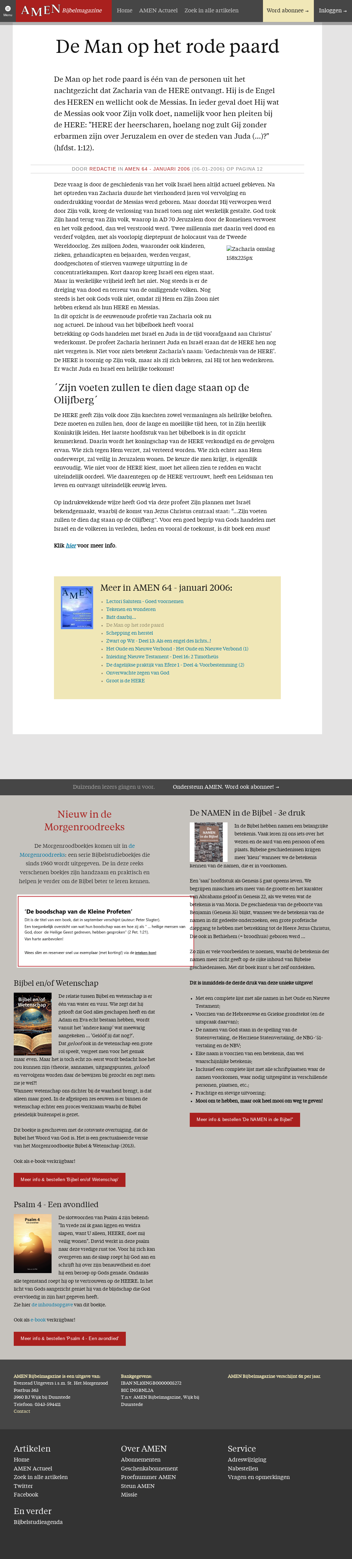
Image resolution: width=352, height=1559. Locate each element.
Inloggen (330, 11)
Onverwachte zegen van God (137, 673)
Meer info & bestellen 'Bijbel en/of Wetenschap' (69, 1179)
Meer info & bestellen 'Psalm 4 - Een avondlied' (70, 1338)
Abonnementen (141, 1460)
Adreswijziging (247, 1460)
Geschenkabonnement (149, 1469)
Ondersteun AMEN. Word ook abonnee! (223, 787)
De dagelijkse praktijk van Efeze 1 (175, 665)
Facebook (26, 1495)
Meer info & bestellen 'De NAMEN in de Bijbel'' (245, 1119)
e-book (38, 1320)
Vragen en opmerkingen (259, 1477)
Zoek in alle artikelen (212, 11)
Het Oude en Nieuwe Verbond (177, 649)
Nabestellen (243, 1469)
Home (124, 11)
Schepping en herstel (129, 633)
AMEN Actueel (158, 11)
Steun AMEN (138, 1486)
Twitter (23, 1486)
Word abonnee (285, 11)
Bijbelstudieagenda (38, 1522)
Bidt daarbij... (121, 617)
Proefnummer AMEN (148, 1477)
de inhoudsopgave (52, 1305)
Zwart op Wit (158, 641)
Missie (129, 1495)
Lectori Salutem (145, 601)
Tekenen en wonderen (131, 609)
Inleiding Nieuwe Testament (162, 657)
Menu (7, 15)
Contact (22, 1411)
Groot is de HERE (125, 681)
